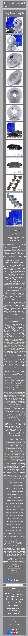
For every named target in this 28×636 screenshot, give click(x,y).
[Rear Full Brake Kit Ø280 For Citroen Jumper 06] (14, 25)
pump (15, 613)
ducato (9, 605)
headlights (8, 588)
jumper (16, 605)
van (13, 594)
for (20, 602)
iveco (22, 605)
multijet (8, 608)
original (22, 594)
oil (12, 599)
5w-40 (21, 596)
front (23, 591)
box (5, 591)
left (8, 602)
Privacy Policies (14, 624)
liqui (19, 613)
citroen (14, 611)
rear (22, 589)
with (9, 611)
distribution (11, 591)
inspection (14, 596)
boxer (10, 613)
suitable (18, 589)
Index (14, 619)
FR (16, 629)
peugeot (16, 608)
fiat (16, 598)
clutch (8, 593)
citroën (21, 599)
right (8, 596)
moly (14, 588)
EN (13, 629)
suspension (12, 602)
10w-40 (22, 608)
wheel (17, 594)
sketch (19, 591)
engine (19, 611)
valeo (16, 602)
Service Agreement (14, 627)
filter (8, 599)
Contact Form (14, 622)
